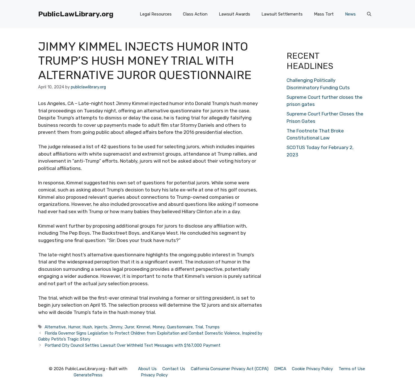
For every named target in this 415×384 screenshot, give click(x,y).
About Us (147, 368)
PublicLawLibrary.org (75, 14)
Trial (199, 327)
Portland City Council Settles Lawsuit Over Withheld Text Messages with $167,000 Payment (132, 345)
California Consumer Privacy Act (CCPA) (229, 368)
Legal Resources (156, 14)
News (350, 14)
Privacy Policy (154, 375)
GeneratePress (88, 375)
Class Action (195, 14)
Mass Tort (324, 14)
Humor (74, 327)
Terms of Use (351, 368)
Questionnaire (180, 327)
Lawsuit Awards (234, 14)
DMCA (280, 368)
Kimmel (143, 327)
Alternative (55, 327)
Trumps (212, 327)
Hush (87, 327)
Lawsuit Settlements (282, 14)
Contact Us (173, 368)
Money (158, 327)
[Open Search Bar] (369, 14)
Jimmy (116, 327)
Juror (129, 327)
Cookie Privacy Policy (312, 368)
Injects (100, 327)
